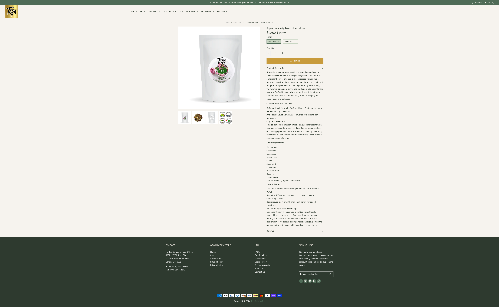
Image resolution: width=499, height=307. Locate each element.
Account (478, 2)
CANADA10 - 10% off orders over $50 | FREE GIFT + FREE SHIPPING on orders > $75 (249, 2)
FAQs (257, 252)
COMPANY (153, 11)
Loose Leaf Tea (238, 22)
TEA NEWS (206, 11)
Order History (261, 261)
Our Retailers (261, 255)
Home (228, 22)
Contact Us (260, 271)
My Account (260, 258)
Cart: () (490, 2)
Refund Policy (216, 261)
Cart (212, 255)
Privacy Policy (216, 265)
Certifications (216, 258)
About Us (259, 268)
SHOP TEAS (136, 11)
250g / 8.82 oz (290, 41)
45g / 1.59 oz (273, 41)
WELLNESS (168, 11)
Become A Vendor (263, 265)
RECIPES (221, 11)
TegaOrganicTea (258, 301)
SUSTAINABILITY (187, 11)
